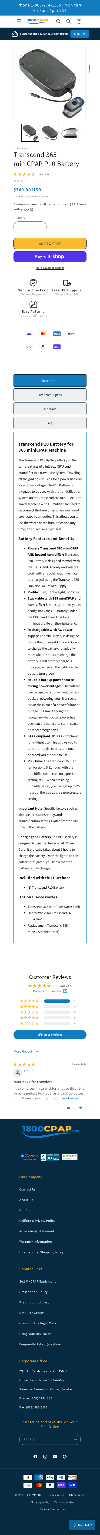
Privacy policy (55, 1495)
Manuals (50, 409)
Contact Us (27, 1189)
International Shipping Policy (41, 1252)
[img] (24, 1064)
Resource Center (31, 1313)
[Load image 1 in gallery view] (30, 132)
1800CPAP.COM (33, 1495)
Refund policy (76, 1495)
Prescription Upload (34, 1302)
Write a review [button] (50, 1034)
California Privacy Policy (37, 1221)
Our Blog (26, 1210)
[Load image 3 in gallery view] (69, 132)
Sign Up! (79, 33)
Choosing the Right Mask (38, 1323)
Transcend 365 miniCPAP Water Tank (54, 906)
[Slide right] (85, 134)
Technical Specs (50, 395)
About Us (26, 1200)
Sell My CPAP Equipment (37, 1281)
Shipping (18, 196)
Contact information (52, 1509)
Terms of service (64, 1502)
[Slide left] (15, 134)
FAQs (50, 423)
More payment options (50, 267)
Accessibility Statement (36, 1231)
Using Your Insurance (35, 1334)
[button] (19, 21)
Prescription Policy (33, 1292)
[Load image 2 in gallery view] (50, 132)
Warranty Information (35, 1241)
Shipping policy (40, 1502)
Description (50, 380)
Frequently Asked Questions (40, 1344)
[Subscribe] (75, 1439)
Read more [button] (69, 1098)
